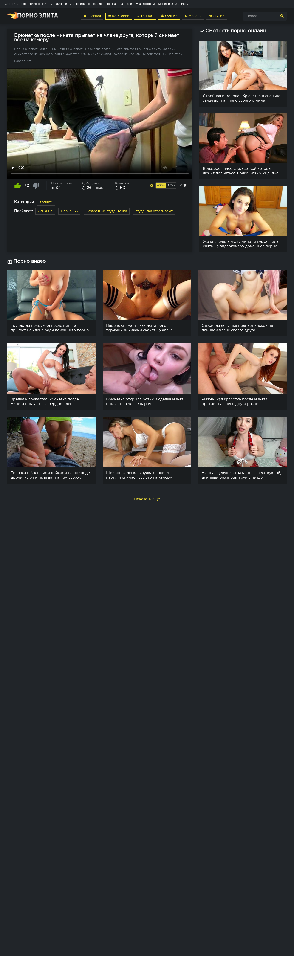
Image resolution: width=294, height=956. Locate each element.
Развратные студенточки (106, 211)
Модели (193, 16)
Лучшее (169, 16)
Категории (118, 16)
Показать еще (147, 499)
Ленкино (45, 211)
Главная (92, 16)
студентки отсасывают (154, 211)
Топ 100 (144, 16)
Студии (216, 16)
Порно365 (69, 211)
